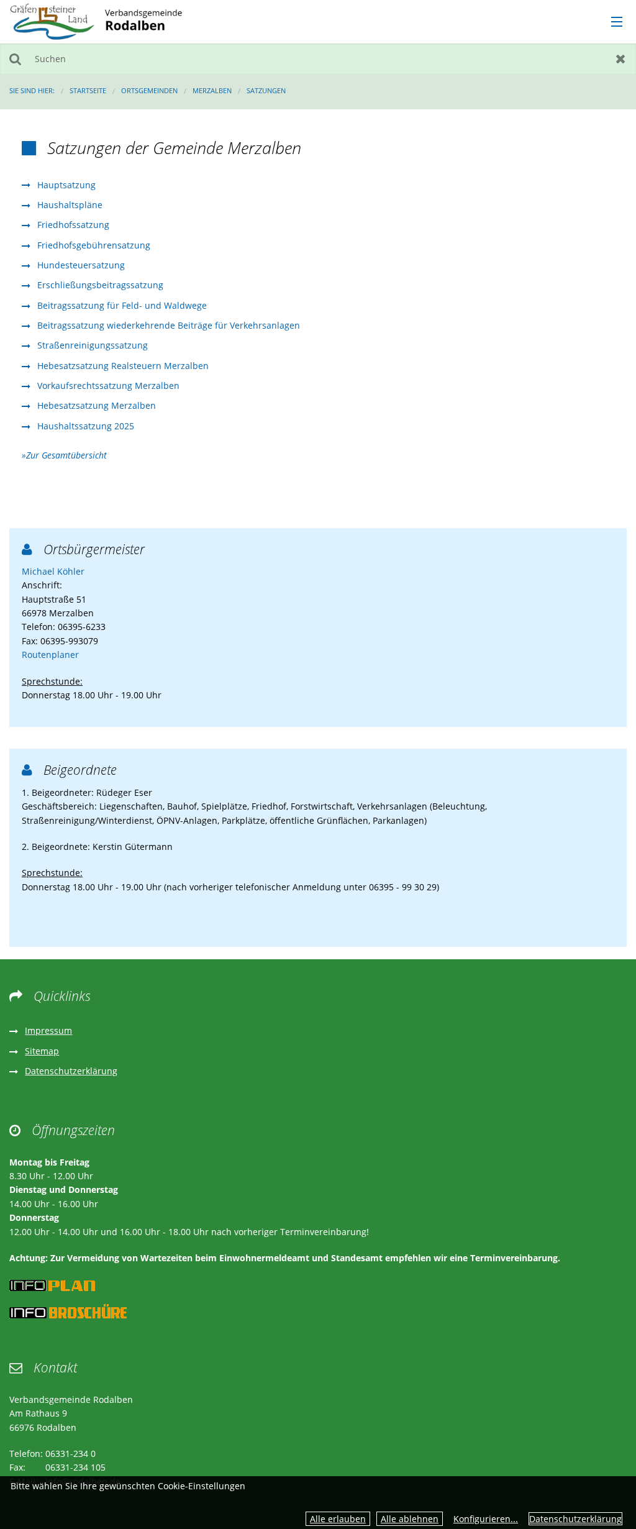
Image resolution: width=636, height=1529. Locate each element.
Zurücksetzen (621, 59)
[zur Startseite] (96, 21)
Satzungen (266, 90)
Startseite (88, 90)
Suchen (15, 59)
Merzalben (212, 90)
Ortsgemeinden (149, 90)
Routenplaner (50, 654)
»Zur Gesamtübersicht (64, 455)
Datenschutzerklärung (575, 1519)
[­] (612, 22)
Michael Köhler (53, 571)
